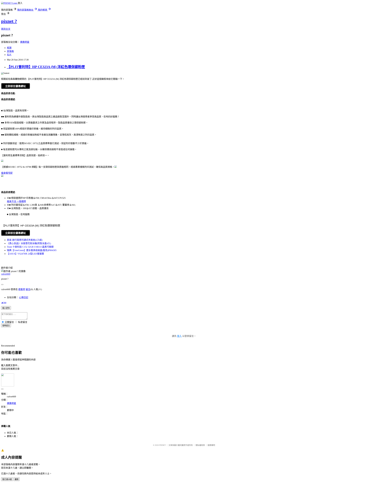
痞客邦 (21, 289)
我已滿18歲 (7, 479)
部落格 (10, 51)
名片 (9, 54)
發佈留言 (6, 325)
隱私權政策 (200, 445)
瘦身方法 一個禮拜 (16, 201)
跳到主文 (5, 29)
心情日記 (23, 297)
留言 (28, 289)
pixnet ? (9, 21)
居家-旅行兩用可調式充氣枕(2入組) (24, 240)
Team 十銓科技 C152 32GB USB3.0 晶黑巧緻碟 (30, 247)
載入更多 (6, 308)
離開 (16, 479)
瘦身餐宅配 (7, 173)
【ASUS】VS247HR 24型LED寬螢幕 (25, 253)
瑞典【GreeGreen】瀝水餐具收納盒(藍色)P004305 (31, 250)
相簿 (9, 48)
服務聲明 (211, 445)
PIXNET (162, 445)
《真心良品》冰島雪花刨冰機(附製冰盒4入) (29, 243)
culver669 (5, 274)
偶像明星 (24, 42)
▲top (3, 302)
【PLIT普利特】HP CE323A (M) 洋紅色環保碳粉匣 (46, 67)
